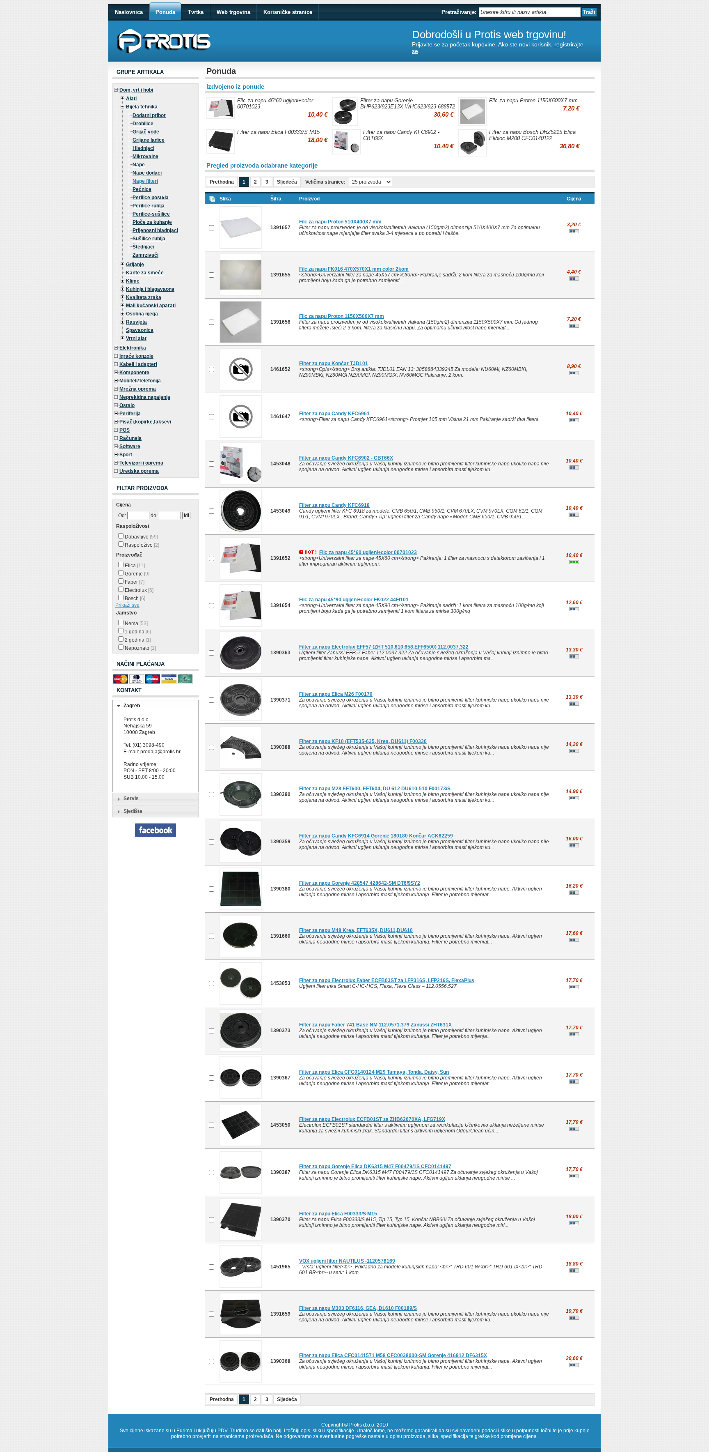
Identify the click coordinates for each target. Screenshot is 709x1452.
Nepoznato (140, 648)
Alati (131, 98)
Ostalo (127, 405)
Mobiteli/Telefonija (140, 381)
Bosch (134, 598)
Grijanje (135, 264)
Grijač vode (146, 132)
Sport (125, 455)
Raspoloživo (141, 545)
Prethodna (222, 182)
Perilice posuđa (151, 197)
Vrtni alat (136, 338)
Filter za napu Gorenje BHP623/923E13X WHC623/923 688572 (407, 103)
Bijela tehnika (142, 107)
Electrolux (138, 590)
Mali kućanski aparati (151, 305)
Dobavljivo (141, 537)
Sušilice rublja (149, 239)
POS (124, 430)
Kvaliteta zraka (143, 297)
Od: (122, 515)
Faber (134, 582)
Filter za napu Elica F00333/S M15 (278, 132)
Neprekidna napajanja (144, 397)
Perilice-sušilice (151, 214)
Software (129, 446)
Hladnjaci (143, 148)
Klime (133, 281)
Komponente (134, 372)
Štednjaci (143, 247)
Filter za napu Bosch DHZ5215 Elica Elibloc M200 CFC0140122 (532, 135)
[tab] (155, 706)
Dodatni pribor (149, 115)
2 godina (137, 640)
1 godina (137, 632)
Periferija (130, 414)
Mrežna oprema (137, 389)
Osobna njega (142, 314)
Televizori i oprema (141, 463)
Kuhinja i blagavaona (150, 289)
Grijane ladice (149, 140)
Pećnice (142, 189)
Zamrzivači (145, 255)
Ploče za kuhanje (152, 222)
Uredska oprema (139, 471)
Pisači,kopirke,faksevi (145, 422)
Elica (134, 565)
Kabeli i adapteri (138, 364)
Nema (136, 623)
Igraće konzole (136, 356)
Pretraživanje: (458, 12)
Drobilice (143, 124)
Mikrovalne (145, 156)
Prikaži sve (127, 605)
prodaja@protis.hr (160, 752)
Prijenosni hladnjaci (155, 230)
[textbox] (530, 12)
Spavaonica (139, 330)
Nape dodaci (147, 173)
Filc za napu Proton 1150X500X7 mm (533, 100)
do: (154, 515)
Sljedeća (287, 182)
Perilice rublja (149, 206)
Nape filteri (145, 181)
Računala (130, 438)
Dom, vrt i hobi (136, 90)
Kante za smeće (145, 273)
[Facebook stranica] (155, 835)
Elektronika (132, 348)
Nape (139, 165)
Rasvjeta (136, 322)
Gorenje (136, 574)
